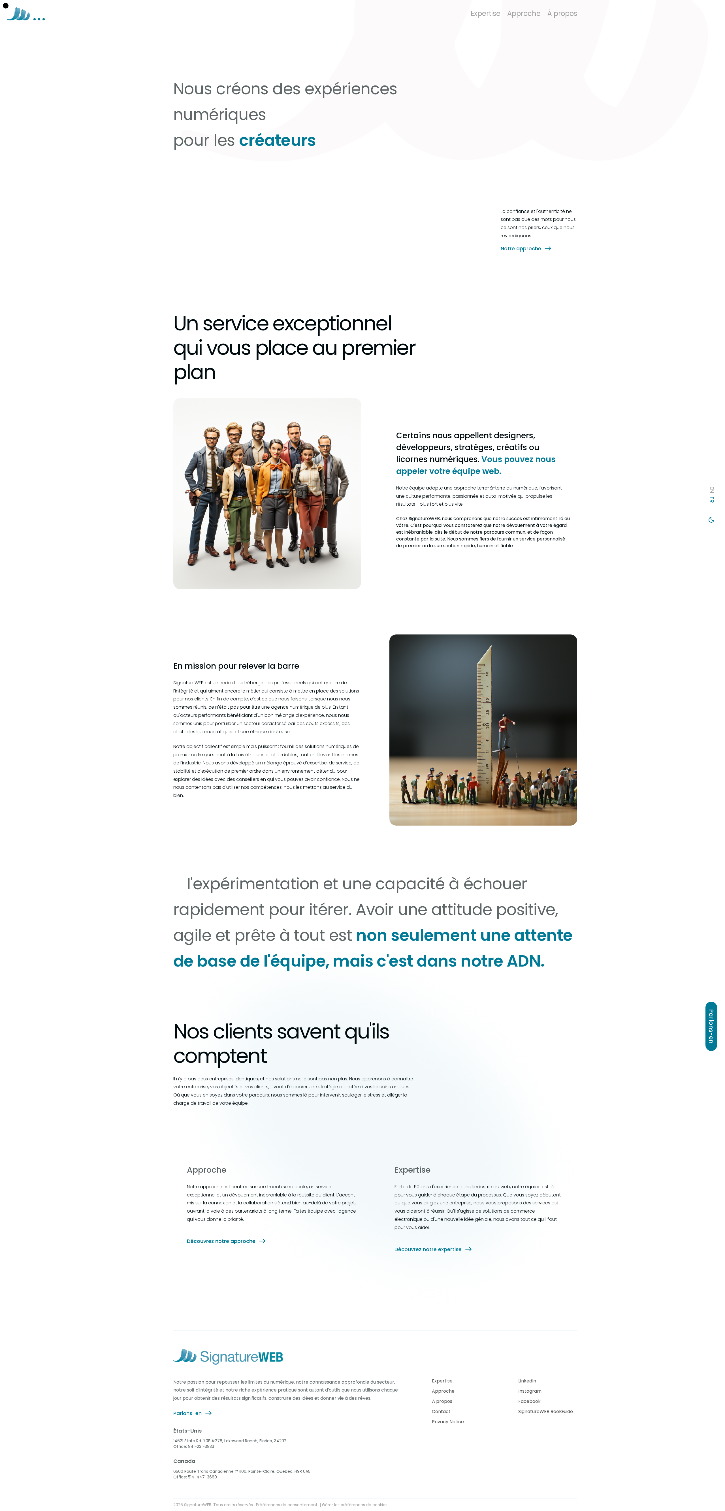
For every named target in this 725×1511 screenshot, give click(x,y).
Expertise (442, 1381)
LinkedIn (527, 1381)
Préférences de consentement (286, 1505)
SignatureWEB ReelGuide (545, 1411)
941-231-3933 (201, 1446)
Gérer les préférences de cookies (354, 1505)
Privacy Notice (448, 1422)
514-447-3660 (202, 1477)
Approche (443, 1391)
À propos (442, 1401)
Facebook (529, 1401)
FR (712, 500)
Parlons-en (187, 1413)
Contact (441, 1411)
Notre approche (521, 248)
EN (712, 489)
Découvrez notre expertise (428, 1249)
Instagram (529, 1391)
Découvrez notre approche (221, 1241)
